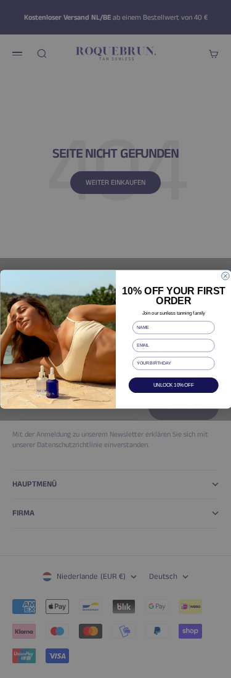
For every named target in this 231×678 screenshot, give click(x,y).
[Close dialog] (225, 276)
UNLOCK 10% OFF (173, 384)
